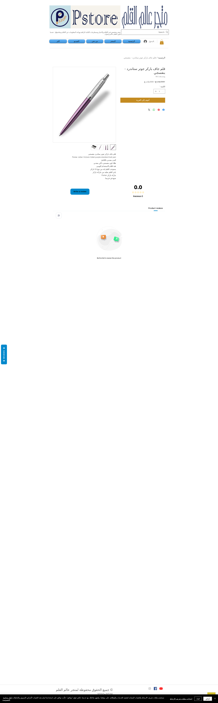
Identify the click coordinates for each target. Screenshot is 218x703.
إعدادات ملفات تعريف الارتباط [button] (181, 698)
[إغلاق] (214, 698)
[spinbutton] (159, 91)
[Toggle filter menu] (59, 215)
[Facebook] (155, 688)
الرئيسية (161, 58)
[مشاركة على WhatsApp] (153, 109)
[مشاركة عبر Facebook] (163, 109)
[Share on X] (149, 109)
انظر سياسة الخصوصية (7, 698)
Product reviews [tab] (155, 208)
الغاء (198, 698)
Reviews (4, 354)
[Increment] (155, 91)
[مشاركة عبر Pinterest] (158, 109)
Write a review (79, 191)
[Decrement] (163, 91)
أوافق (208, 698)
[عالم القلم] (161, 688)
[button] (162, 42)
